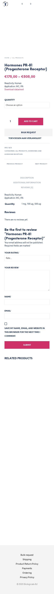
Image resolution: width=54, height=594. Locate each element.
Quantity (9, 100)
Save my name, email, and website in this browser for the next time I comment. (24, 332)
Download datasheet (14, 89)
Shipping (27, 559)
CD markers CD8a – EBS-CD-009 (13, 491)
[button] (20, 3)
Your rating (12, 253)
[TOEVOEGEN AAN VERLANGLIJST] (12, 391)
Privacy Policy (27, 577)
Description (27, 178)
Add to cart (31, 121)
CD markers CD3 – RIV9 (13, 401)
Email (8, 311)
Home (6, 58)
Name (8, 297)
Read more (14, 436)
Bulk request (28, 133)
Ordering (27, 572)
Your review (12, 268)
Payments (27, 568)
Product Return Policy (27, 563)
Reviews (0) (27, 188)
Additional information (27, 183)
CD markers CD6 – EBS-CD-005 (37, 491)
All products (17, 58)
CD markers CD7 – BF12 (37, 401)
